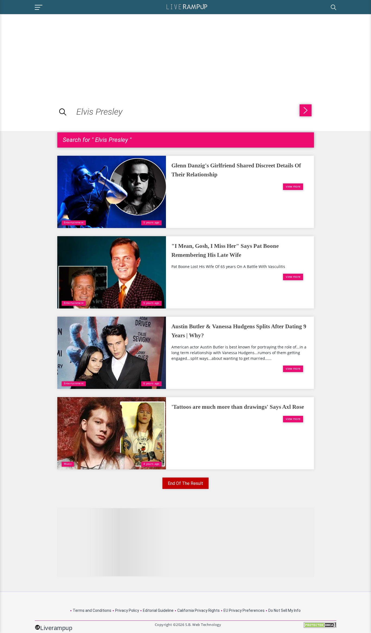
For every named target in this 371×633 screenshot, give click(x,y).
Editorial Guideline (158, 610)
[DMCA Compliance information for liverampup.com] (320, 627)
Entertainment (74, 222)
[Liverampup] (186, 6)
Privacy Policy (127, 610)
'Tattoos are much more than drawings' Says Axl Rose (237, 407)
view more (293, 186)
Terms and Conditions (92, 610)
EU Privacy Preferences (244, 610)
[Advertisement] (45, 52)
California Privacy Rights (198, 610)
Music (68, 464)
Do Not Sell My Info (284, 610)
